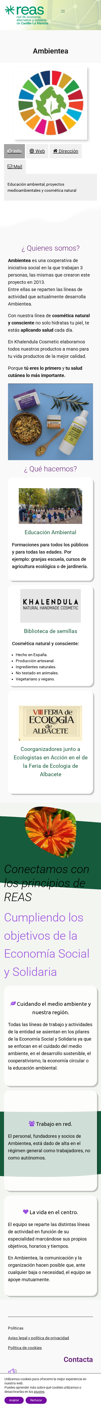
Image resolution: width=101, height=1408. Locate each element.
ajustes (39, 1392)
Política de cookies (25, 1347)
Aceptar (14, 1400)
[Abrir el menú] (63, 11)
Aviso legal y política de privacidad (38, 1338)
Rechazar (36, 1400)
